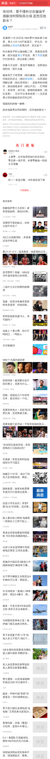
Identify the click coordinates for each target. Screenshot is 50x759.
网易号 (13, 3)
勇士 (20, 55)
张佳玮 (16, 45)
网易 (4, 3)
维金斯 (28, 78)
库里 (40, 55)
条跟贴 (24, 190)
